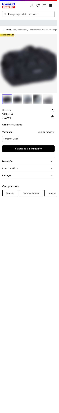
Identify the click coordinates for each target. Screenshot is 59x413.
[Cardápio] (51, 5)
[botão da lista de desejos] (38, 5)
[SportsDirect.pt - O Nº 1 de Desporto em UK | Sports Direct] (8, 5)
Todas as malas (35, 30)
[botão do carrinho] (44, 5)
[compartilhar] (52, 117)
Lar (14, 30)
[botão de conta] (32, 5)
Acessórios (22, 30)
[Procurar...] (5, 14)
